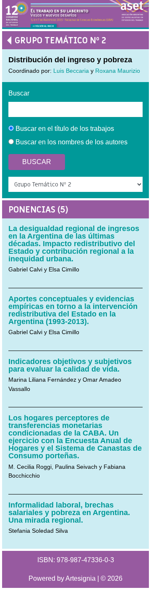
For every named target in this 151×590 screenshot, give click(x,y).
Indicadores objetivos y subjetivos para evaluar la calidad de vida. (70, 365)
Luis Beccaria (71, 70)
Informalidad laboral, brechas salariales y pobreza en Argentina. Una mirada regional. (69, 512)
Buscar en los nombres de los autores (71, 142)
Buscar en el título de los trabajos (64, 128)
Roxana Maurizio (117, 70)
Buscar (18, 93)
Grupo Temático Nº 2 (60, 40)
